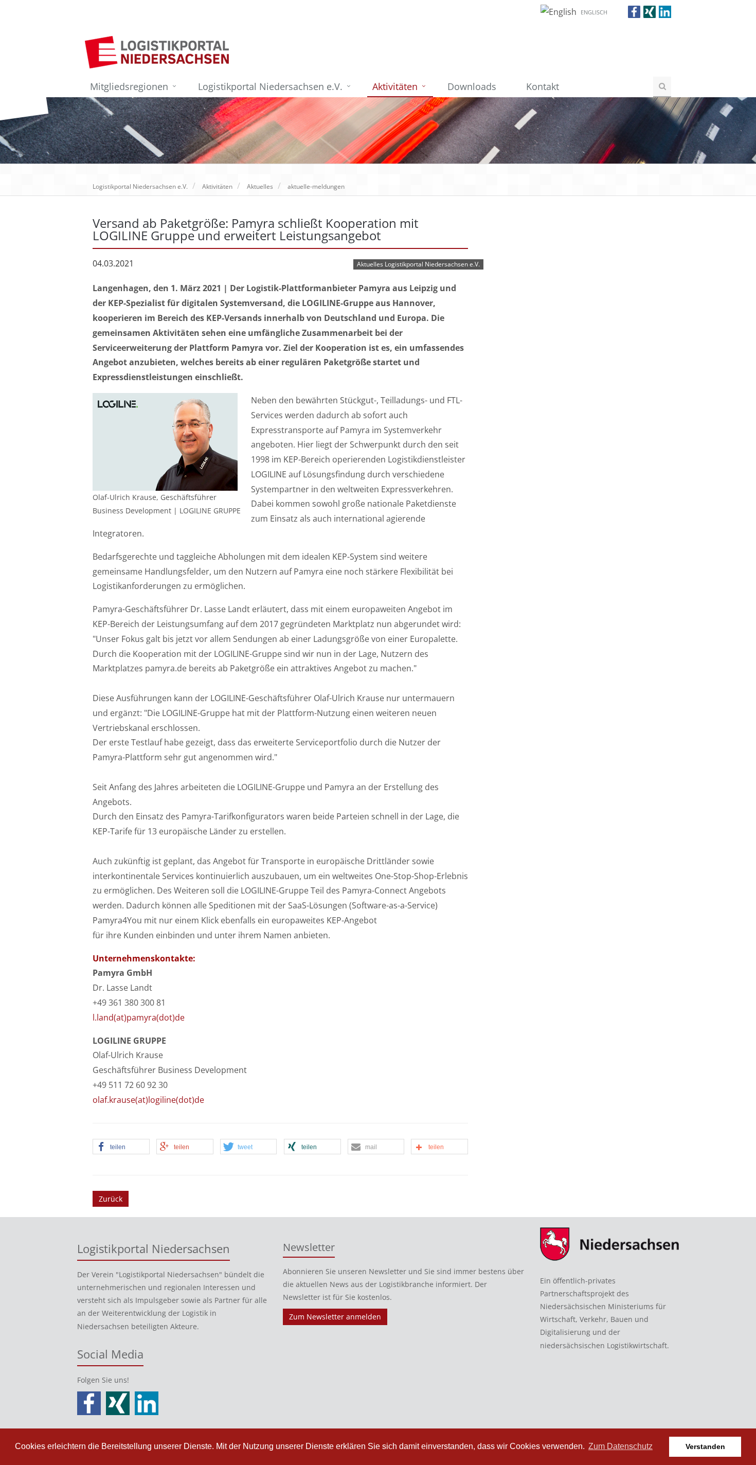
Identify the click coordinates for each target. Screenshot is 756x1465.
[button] (121, 1147)
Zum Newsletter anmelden (335, 1316)
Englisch (594, 12)
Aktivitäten (395, 86)
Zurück (110, 1199)
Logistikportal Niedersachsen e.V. (270, 86)
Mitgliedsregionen (129, 86)
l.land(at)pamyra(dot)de (139, 1017)
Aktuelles (260, 186)
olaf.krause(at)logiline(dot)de (148, 1099)
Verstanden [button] (705, 1446)
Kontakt (542, 86)
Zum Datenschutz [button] (620, 1446)
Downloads (471, 86)
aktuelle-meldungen (316, 186)
